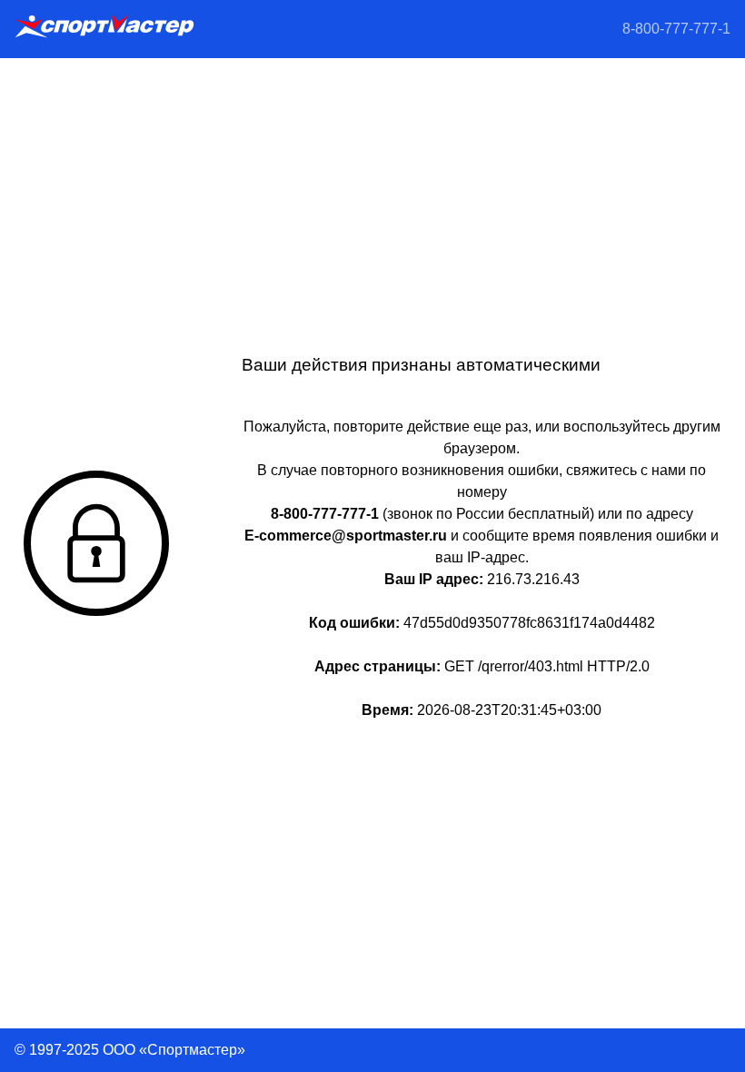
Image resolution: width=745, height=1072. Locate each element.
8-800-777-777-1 (676, 28)
